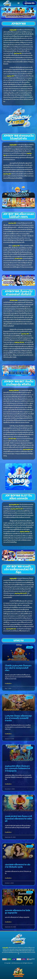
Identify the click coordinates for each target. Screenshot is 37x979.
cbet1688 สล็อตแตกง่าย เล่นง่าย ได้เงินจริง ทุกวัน (17, 865)
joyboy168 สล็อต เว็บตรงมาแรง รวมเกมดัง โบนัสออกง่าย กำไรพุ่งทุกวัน (17, 768)
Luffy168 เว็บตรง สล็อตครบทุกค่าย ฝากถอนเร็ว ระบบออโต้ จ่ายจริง (18, 718)
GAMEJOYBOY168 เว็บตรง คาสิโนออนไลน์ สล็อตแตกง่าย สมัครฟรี (18, 818)
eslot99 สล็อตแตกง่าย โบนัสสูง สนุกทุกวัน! (17, 911)
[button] (18, 3)
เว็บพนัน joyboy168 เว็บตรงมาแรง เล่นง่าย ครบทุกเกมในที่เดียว (18, 668)
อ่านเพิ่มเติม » (8, 683)
